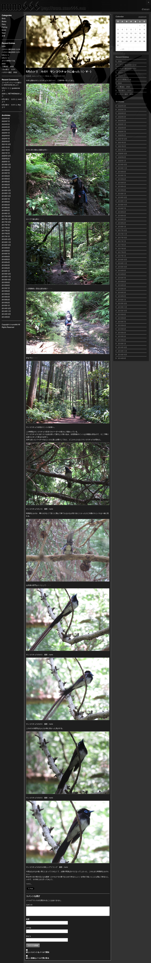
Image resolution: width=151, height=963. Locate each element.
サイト (28, 936)
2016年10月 (6, 245)
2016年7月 (6, 253)
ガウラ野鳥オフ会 (8, 60)
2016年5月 (6, 259)
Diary (4, 24)
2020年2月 (6, 158)
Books (4, 21)
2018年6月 (6, 202)
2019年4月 (6, 181)
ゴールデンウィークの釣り (12, 82)
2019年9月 (6, 170)
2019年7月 (6, 173)
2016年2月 (6, 268)
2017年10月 (6, 222)
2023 (4, 63)
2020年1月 (6, 161)
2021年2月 (6, 150)
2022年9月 (6, 135)
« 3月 (122, 49)
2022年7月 (6, 138)
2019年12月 (6, 164)
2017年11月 (6, 219)
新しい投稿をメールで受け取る (37, 958)
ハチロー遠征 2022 (9, 72)
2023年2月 (6, 130)
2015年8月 (6, 285)
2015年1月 (6, 305)
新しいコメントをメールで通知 (37, 952)
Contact (145, 9)
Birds (4, 18)
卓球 (3, 36)
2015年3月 (6, 299)
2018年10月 (6, 196)
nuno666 (43, 6)
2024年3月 (6, 118)
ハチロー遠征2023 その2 (11, 49)
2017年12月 (6, 216)
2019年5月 (6, 179)
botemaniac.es (9, 85)
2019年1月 (6, 187)
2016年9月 (6, 248)
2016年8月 (6, 251)
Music (4, 30)
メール (28, 927)
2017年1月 (6, 236)
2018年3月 (6, 207)
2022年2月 (6, 141)
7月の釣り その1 (8, 69)
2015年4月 (6, 297)
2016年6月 (6, 256)
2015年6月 (6, 291)
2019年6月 (6, 176)
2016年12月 (6, 239)
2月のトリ (5, 58)
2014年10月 (6, 314)
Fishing (4, 27)
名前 (27, 919)
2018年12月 (6, 190)
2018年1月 (6, 213)
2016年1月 (6, 271)
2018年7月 (6, 199)
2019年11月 (6, 167)
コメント (29, 904)
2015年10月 (6, 279)
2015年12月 (6, 274)
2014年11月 (6, 311)
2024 (4, 46)
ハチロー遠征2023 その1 (11, 52)
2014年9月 (6, 317)
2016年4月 (6, 262)
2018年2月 (6, 210)
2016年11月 (6, 242)
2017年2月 (6, 233)
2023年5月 (6, 124)
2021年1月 (6, 153)
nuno (34, 76)
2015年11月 (6, 276)
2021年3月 (6, 147)
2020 (4, 93)
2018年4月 (6, 205)
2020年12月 (6, 156)
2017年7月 (6, 225)
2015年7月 (6, 288)
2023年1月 (6, 133)
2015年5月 (6, 294)
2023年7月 (6, 121)
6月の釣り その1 (8, 99)
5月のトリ (5, 55)
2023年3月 (6, 127)
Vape (4, 33)
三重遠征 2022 (8, 66)
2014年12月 (6, 308)
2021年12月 (6, 144)
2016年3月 (6, 265)
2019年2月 (6, 184)
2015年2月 (6, 302)
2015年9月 (6, 282)
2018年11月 (6, 193)
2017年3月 (6, 230)
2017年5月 (6, 228)
